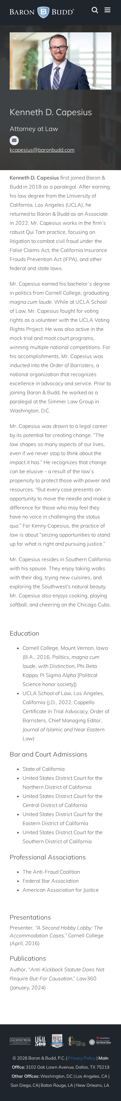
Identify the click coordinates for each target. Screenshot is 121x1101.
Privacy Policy (82, 1058)
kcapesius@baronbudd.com (42, 150)
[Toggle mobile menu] (108, 9)
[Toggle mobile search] (95, 9)
